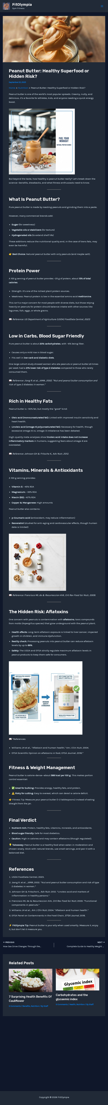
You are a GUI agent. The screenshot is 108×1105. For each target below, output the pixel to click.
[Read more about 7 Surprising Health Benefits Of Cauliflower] (30, 980)
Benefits (26, 1006)
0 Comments (15, 1006)
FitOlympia (22, 4)
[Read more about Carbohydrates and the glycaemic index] (77, 979)
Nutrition (35, 1006)
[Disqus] (54, 1051)
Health (72, 1004)
